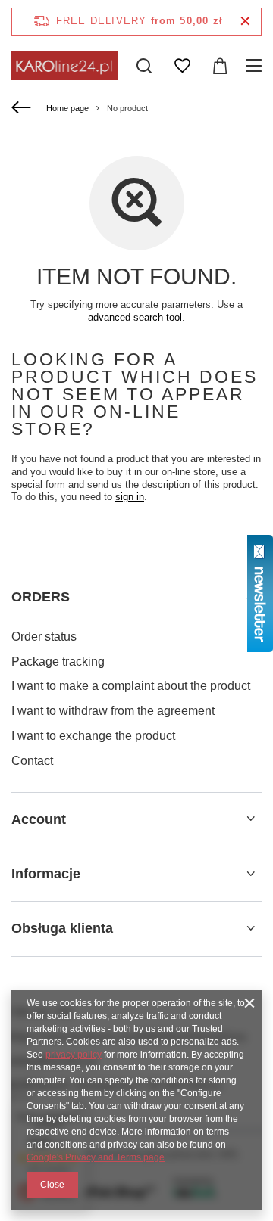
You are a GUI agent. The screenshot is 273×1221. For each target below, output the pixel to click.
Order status (44, 636)
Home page (67, 108)
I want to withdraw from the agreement (113, 710)
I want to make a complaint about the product (130, 685)
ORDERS (40, 596)
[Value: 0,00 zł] (220, 66)
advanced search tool (135, 317)
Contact (32, 760)
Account (38, 819)
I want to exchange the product (93, 735)
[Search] (144, 66)
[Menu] (256, 66)
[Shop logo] (64, 65)
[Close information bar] (245, 21)
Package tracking (58, 661)
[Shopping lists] (182, 66)
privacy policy (74, 1054)
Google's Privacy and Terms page (96, 1157)
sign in (129, 496)
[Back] (23, 108)
